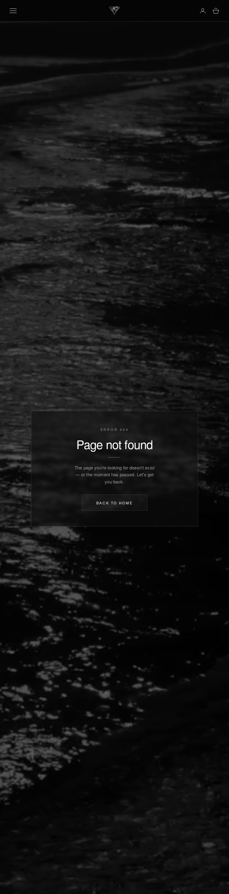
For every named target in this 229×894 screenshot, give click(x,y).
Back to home (114, 502)
